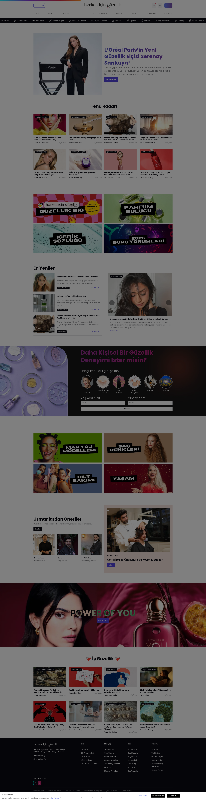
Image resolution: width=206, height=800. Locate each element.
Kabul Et (173, 795)
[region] (103, 796)
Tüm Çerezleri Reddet (158, 795)
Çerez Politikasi (54, 798)
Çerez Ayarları (143, 795)
